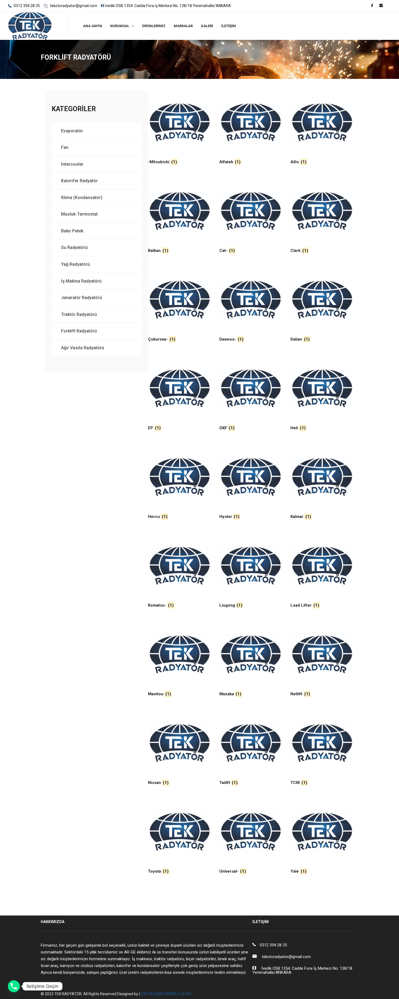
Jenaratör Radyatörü (81, 297)
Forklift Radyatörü (79, 331)
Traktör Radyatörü (79, 314)
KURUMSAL (119, 26)
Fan (64, 147)
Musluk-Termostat (79, 214)
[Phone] (14, 986)
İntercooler (72, 164)
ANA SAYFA (92, 26)
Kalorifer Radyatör (79, 180)
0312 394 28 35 (26, 6)
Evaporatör (72, 130)
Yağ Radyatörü (75, 264)
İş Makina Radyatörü (81, 281)
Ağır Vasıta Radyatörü (82, 347)
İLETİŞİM (228, 26)
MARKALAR (183, 26)
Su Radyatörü (74, 247)
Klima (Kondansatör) (81, 197)
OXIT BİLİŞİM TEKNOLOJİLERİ (166, 994)
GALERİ (207, 26)
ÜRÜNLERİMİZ (154, 26)
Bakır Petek (72, 230)
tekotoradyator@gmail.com (73, 6)
